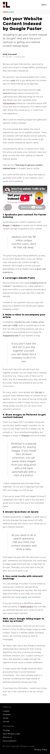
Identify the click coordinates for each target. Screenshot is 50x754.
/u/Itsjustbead (9, 103)
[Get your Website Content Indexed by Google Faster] (6, 3)
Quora (27, 517)
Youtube (6, 721)
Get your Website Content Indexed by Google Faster (22, 24)
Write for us (7, 737)
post (13, 80)
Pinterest (25, 435)
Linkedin (6, 711)
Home (5, 12)
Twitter (5, 718)
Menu (44, 4)
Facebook (7, 715)
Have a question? (10, 741)
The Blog (6, 730)
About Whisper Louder (11, 734)
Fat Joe (38, 392)
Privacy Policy (40, 749)
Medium (16, 225)
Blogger (6, 225)
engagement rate (10, 335)
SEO (12, 12)
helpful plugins (26, 606)
